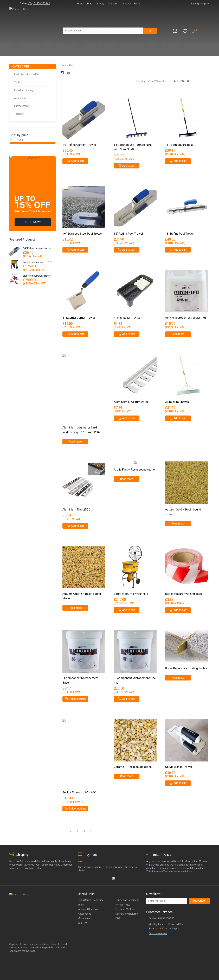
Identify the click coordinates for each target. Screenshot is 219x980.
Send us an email (158, 933)
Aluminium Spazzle (177, 402)
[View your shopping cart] (198, 29)
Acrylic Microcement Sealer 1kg (185, 317)
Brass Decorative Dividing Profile (186, 668)
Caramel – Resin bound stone (133, 766)
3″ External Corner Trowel (78, 317)
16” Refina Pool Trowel (128, 233)
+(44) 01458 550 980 (39, 3)
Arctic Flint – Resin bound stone (134, 469)
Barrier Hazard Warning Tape (183, 593)
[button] (33, 222)
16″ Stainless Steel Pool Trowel (82, 233)
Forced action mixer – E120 (37, 262)
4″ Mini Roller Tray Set (127, 317)
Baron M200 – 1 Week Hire (131, 593)
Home (63, 65)
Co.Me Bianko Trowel (178, 766)
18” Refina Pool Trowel (179, 233)
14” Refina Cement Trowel (37, 248)
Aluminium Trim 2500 (76, 509)
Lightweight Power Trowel (37, 275)
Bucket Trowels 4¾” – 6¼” (79, 792)
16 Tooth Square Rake (179, 144)
